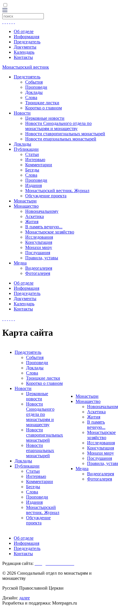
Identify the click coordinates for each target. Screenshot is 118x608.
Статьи (32, 154)
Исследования (39, 237)
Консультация (38, 242)
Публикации (26, 149)
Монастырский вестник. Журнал (57, 190)
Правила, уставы (41, 257)
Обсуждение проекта (45, 195)
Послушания (37, 252)
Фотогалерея (37, 273)
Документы (25, 47)
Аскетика (34, 216)
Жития (31, 221)
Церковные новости (44, 118)
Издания (33, 185)
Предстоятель (27, 76)
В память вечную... (43, 226)
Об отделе (24, 31)
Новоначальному (41, 211)
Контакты (23, 57)
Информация (26, 36)
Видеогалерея (38, 268)
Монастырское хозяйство (49, 231)
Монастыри (25, 200)
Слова (31, 97)
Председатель (27, 41)
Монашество (26, 206)
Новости (22, 113)
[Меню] (4, 10)
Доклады (34, 92)
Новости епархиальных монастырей (60, 138)
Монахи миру (38, 247)
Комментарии (38, 164)
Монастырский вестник (25, 67)
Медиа (20, 262)
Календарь (24, 52)
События (34, 82)
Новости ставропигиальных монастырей (65, 133)
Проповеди (36, 87)
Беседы (32, 169)
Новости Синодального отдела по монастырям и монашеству (58, 126)
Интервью (35, 159)
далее (24, 597)
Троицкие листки (42, 102)
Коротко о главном (43, 107)
